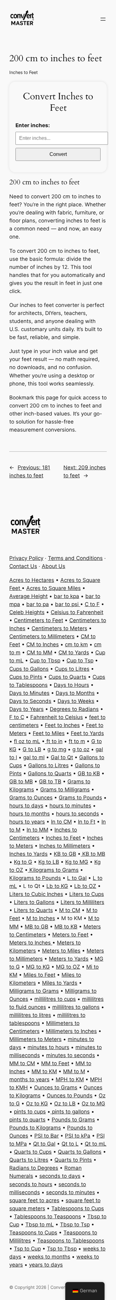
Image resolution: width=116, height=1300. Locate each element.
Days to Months (75, 693)
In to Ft (86, 822)
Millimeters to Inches (71, 1031)
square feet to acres (34, 1200)
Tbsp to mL (39, 1224)
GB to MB (21, 781)
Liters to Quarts (33, 910)
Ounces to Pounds (69, 1095)
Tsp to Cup (27, 1249)
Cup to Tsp (80, 660)
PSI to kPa (77, 1136)
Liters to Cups (86, 894)
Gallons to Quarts (49, 773)
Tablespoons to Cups (77, 1208)
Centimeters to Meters (59, 628)
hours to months (29, 814)
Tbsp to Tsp (75, 1224)
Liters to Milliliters (82, 902)
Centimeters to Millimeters (42, 636)
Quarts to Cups (33, 1152)
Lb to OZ (85, 886)
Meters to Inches (30, 943)
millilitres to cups (55, 999)
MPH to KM (70, 1079)
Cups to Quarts (67, 677)
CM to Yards (73, 652)
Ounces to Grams (55, 1087)
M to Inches (40, 918)
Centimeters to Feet (38, 620)
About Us (53, 566)
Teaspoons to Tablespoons (70, 1241)
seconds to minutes (70, 1192)
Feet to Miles (49, 733)
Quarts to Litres (28, 1160)
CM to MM (39, 652)
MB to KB (65, 926)
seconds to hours (30, 1184)
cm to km (76, 644)
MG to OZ (68, 967)
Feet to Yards (87, 733)
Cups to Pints (25, 677)
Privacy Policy (26, 558)
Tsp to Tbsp (62, 1249)
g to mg (56, 749)
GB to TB (50, 781)
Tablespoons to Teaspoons (47, 1216)
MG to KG (38, 967)
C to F (92, 604)
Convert (58, 154)
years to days (46, 1265)
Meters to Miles (61, 951)
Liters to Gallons (34, 902)
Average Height (28, 596)
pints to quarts (27, 1120)
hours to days (26, 806)
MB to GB (36, 926)
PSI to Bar (46, 1136)
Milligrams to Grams (34, 991)
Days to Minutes (29, 693)
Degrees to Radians (74, 709)
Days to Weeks (76, 701)
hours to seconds (77, 814)
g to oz (80, 749)
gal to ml (34, 757)
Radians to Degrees (33, 1168)
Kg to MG (76, 862)
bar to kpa (66, 596)
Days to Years (26, 709)
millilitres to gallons (76, 1007)
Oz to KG (37, 1103)
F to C (16, 717)
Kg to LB (48, 862)
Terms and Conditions (75, 558)
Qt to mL (95, 1144)
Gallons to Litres (48, 765)
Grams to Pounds (80, 797)
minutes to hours (48, 1047)
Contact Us (23, 566)
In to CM (61, 822)
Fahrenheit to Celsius (56, 717)
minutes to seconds (70, 1055)
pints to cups (30, 1111)
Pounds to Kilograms (35, 1128)
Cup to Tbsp (45, 660)
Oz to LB (64, 1103)
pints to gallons (70, 1111)
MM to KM (44, 1071)
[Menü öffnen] (103, 19)
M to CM (69, 910)
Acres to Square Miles (53, 588)
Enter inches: (32, 125)
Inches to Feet (23, 72)
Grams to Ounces (31, 797)
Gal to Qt (62, 757)
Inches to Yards (28, 854)
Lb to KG (57, 886)
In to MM (37, 830)
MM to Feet (55, 1063)
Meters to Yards (68, 959)
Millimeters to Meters (35, 1039)
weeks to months (49, 1257)
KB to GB (65, 854)
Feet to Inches (62, 725)
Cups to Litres (72, 669)
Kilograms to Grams (53, 870)
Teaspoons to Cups (33, 1232)
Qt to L (70, 1144)
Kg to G (23, 862)
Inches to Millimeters (64, 846)
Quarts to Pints (73, 1160)
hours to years (27, 822)
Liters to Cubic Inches (36, 894)
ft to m (77, 741)
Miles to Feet (39, 975)
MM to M (74, 1071)
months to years (29, 1079)
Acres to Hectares (31, 580)
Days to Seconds (30, 701)
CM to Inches (42, 644)
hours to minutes (70, 806)
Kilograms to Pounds (35, 878)
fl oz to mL (27, 741)
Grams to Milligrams (65, 789)
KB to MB (93, 854)
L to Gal (77, 878)
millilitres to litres (30, 1015)
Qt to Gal (44, 1144)
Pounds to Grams (73, 1120)
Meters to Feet (70, 935)
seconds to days (59, 1176)
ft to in (53, 741)
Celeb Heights (27, 612)
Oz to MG (93, 1103)
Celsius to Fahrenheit (77, 612)
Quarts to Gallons (79, 1152)
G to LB (32, 749)
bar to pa (37, 604)
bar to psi (67, 604)
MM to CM (22, 1063)
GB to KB (89, 773)
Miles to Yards (59, 983)
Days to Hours (71, 685)
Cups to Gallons (29, 669)
